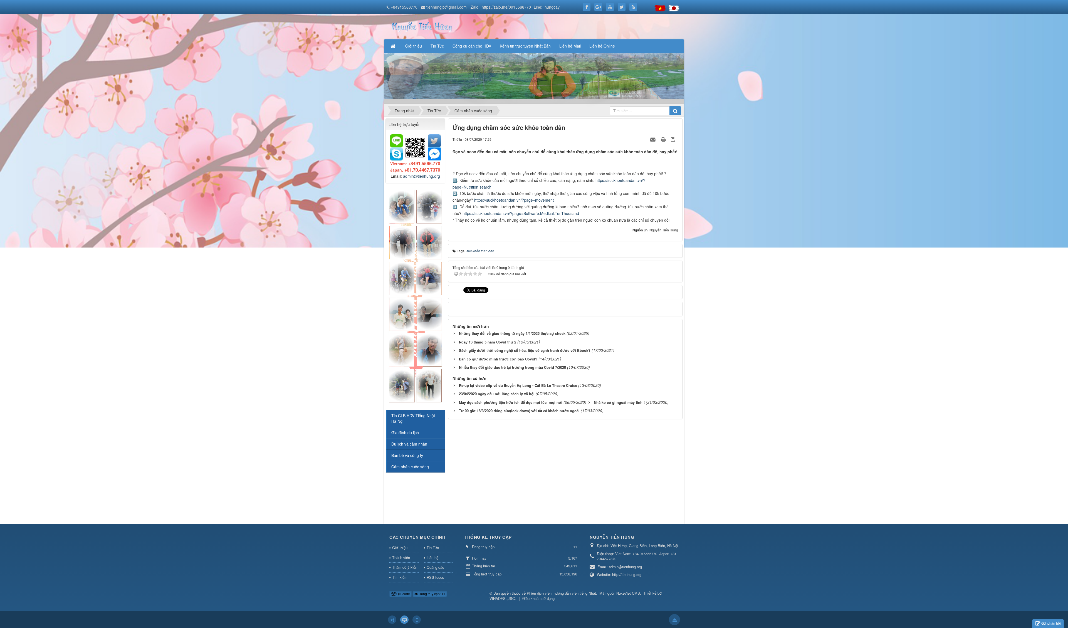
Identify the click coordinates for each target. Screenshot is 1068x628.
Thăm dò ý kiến (404, 567)
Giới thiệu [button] (413, 46)
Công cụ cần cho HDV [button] (472, 46)
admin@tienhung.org (421, 176)
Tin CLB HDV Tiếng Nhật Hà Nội (413, 418)
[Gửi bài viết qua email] (653, 139)
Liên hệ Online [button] (602, 46)
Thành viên (401, 557)
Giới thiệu (399, 547)
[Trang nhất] (393, 46)
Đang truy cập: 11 (431, 593)
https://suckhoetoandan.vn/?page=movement (514, 200)
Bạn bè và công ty (407, 455)
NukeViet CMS (628, 593)
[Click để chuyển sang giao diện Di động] (416, 619)
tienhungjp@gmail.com (446, 7)
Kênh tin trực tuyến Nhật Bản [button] (525, 46)
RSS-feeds (435, 577)
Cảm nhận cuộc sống (410, 466)
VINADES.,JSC (502, 598)
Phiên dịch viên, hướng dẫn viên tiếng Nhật (561, 593)
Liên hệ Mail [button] (570, 46)
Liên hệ (432, 557)
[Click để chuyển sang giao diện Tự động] (392, 619)
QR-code (402, 593)
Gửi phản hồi (1051, 623)
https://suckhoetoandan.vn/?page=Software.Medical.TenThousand (521, 213)
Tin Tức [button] (437, 46)
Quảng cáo (435, 567)
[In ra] (664, 139)
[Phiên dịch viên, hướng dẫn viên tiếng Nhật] (421, 26)
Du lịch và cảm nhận (409, 444)
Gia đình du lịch (405, 432)
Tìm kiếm (399, 577)
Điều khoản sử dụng (538, 598)
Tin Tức (433, 547)
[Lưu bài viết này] (674, 139)
